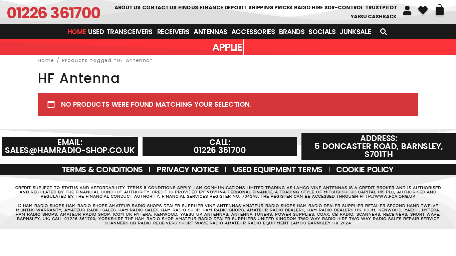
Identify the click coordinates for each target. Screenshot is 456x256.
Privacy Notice (188, 169)
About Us (128, 7)
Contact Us (159, 7)
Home (46, 60)
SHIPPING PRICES (270, 7)
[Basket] (440, 10)
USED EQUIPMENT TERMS (277, 169)
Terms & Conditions (102, 169)
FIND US (188, 7)
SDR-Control (344, 7)
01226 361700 (53, 13)
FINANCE (211, 7)
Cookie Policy (364, 169)
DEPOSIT (236, 7)
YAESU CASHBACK (374, 16)
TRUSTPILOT (381, 7)
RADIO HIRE (308, 7)
